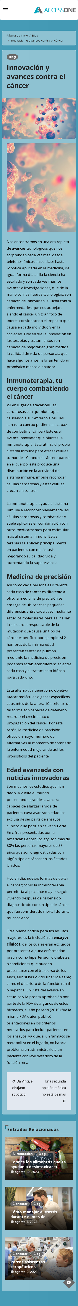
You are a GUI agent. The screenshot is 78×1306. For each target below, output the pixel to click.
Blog (12, 57)
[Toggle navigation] (5, 9)
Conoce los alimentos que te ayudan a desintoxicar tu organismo (38, 1166)
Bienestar (20, 1204)
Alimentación (23, 1154)
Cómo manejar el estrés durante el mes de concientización (33, 1216)
